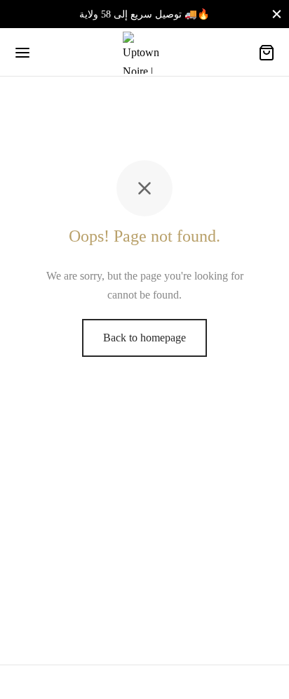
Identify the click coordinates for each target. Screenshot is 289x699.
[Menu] (22, 52)
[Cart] (266, 52)
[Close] (276, 13)
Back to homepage (144, 338)
